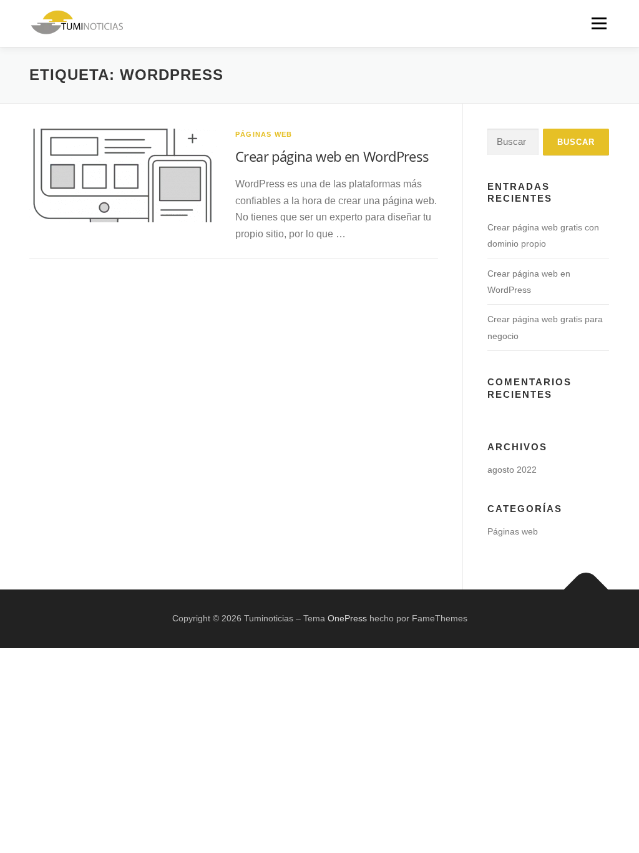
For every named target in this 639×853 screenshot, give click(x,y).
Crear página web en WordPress (332, 156)
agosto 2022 (512, 470)
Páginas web (263, 134)
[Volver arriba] (586, 590)
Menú (599, 23)
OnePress (347, 618)
